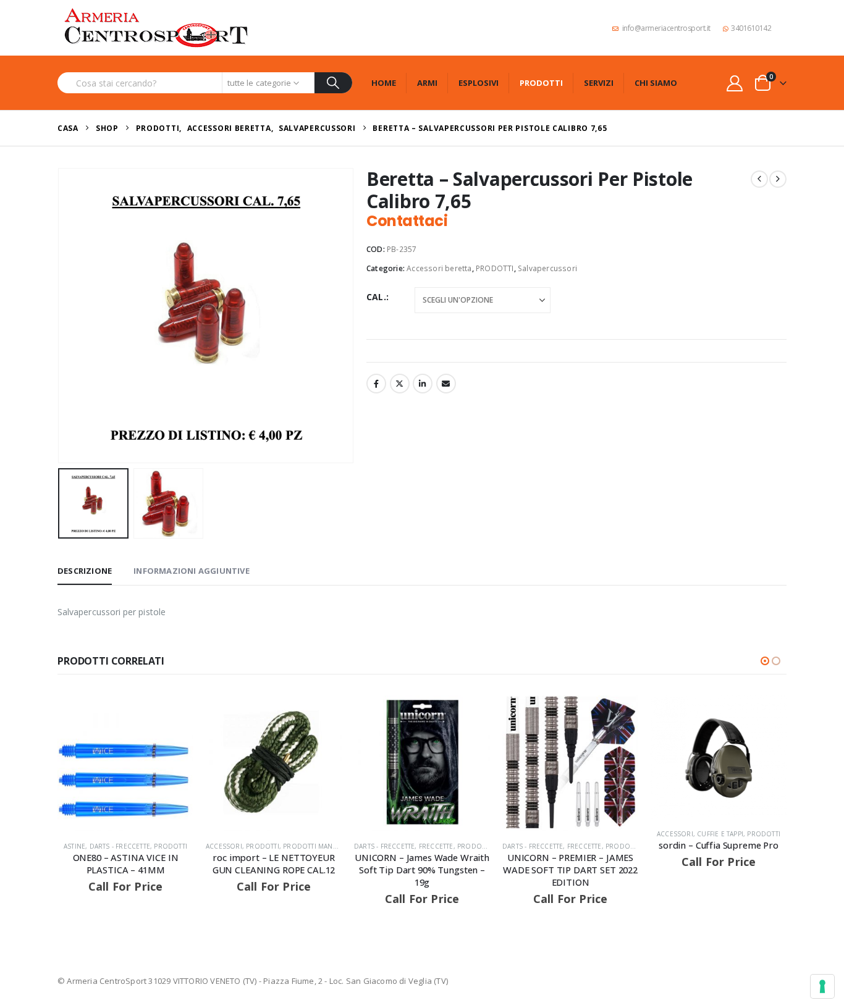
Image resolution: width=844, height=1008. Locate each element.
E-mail (446, 383)
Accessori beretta (439, 268)
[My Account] (735, 83)
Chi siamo (656, 82)
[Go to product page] (125, 763)
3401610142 (751, 28)
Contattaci (406, 221)
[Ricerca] (333, 82)
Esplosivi (478, 82)
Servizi (599, 82)
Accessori (224, 846)
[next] (778, 179)
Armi (427, 82)
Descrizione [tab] (84, 570)
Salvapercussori (547, 268)
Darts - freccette (120, 846)
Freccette (436, 846)
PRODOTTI (495, 268)
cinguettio (400, 383)
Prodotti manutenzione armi (336, 846)
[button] (60, 315)
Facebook (376, 383)
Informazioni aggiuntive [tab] (191, 570)
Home (383, 82)
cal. (376, 297)
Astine (74, 846)
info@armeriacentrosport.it (666, 28)
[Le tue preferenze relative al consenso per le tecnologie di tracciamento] (822, 986)
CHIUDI (820, 668)
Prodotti (541, 82)
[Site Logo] (156, 28)
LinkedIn (423, 383)
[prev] (759, 179)
